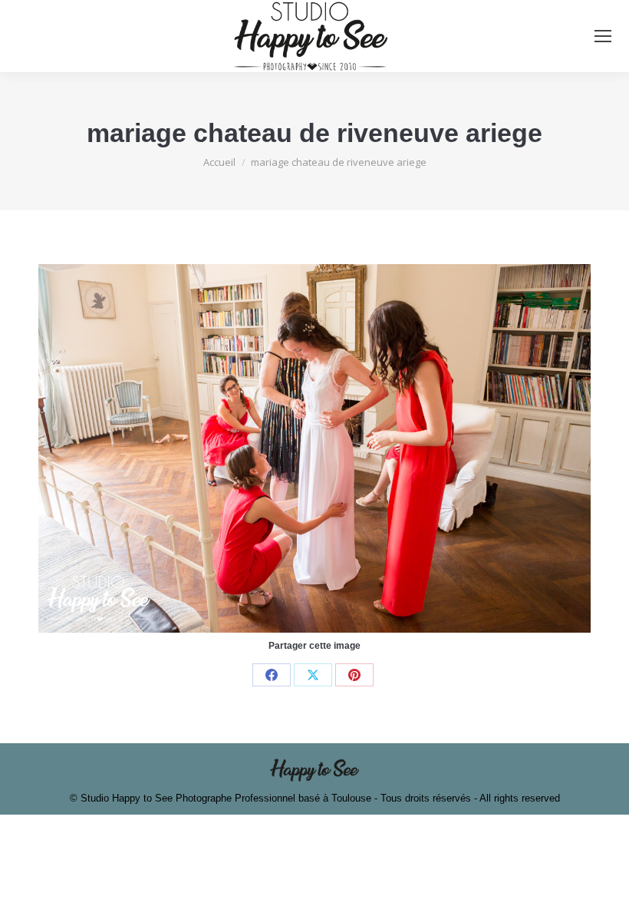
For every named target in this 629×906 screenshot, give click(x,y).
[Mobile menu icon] (603, 36)
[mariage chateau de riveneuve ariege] (314, 448)
